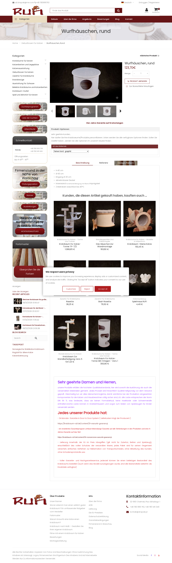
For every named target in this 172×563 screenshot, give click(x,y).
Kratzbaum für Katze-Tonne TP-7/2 (70, 245)
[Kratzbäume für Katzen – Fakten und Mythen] (18, 318)
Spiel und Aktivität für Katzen (25, 95)
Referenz (103, 162)
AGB (91, 505)
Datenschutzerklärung (99, 516)
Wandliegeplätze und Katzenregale (104, 240)
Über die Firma (95, 501)
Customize (71, 289)
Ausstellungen (30, 206)
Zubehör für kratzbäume (70, 299)
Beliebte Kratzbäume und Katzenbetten (29, 87)
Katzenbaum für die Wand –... (34, 308)
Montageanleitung (58, 541)
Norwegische (18, 349)
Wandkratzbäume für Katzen (69, 354)
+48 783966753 (42, 2)
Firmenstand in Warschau (100, 524)
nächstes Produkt (148, 55)
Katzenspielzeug (139, 299)
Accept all (102, 289)
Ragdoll (15, 352)
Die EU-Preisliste (96, 512)
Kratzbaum (39, 349)
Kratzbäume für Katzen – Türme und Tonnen (70, 240)
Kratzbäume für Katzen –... (33, 317)
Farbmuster (55, 515)
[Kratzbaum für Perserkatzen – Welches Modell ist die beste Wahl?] (18, 327)
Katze (30, 352)
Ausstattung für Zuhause (23, 83)
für (21, 352)
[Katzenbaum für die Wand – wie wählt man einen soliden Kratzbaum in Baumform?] (18, 310)
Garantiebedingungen (99, 520)
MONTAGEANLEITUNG (30, 231)
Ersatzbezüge (18, 79)
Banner (30, 195)
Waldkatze (29, 349)
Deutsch (128, 2)
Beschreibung (82, 162)
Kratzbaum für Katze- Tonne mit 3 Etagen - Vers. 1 (104, 359)
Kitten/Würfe (30, 129)
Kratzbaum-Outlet (20, 91)
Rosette (70, 301)
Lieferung (93, 509)
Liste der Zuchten (30, 118)
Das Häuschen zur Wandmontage (104, 245)
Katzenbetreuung (20, 355)
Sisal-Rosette (104, 301)
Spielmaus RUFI (139, 301)
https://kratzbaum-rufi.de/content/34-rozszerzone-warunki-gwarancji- (85, 437)
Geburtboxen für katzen (22, 72)
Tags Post (18, 344)
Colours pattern (126, 162)
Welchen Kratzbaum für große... (35, 299)
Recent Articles (20, 294)
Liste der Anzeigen (20, 291)
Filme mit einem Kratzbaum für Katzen (67, 533)
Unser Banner (56, 501)
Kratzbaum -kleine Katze (139, 244)
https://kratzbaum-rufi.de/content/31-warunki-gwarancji (83, 423)
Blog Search (19, 332)
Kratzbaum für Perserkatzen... (34, 325)
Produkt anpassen (138, 81)
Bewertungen (56, 537)
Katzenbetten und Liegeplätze (25, 64)
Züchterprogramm (29, 106)
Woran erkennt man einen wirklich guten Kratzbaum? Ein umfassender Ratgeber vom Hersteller (68, 508)
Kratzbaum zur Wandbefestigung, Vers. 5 (70, 357)
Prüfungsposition (29, 184)
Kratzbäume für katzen (22, 61)
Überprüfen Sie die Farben (30, 271)
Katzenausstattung (20, 68)
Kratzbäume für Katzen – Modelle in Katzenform (139, 240)
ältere (25, 352)
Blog (91, 527)
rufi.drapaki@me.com (24, 2)
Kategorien (24, 19)
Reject (87, 289)
